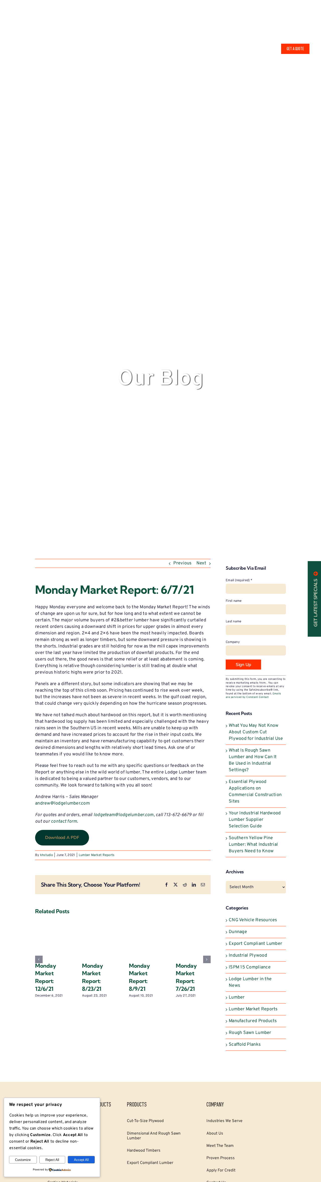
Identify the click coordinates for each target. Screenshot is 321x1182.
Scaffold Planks (245, 1044)
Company (233, 642)
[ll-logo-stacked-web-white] (43, 27)
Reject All (52, 1160)
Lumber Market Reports (97, 855)
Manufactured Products (253, 1021)
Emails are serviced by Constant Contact (253, 695)
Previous (182, 563)
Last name (233, 622)
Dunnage (238, 932)
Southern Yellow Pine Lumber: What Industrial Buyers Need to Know (253, 844)
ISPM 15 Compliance (250, 967)
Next (201, 563)
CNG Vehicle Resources (253, 920)
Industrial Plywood (248, 955)
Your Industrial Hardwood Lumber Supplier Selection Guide (255, 819)
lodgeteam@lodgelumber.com (124, 815)
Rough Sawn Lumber (250, 1033)
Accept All (81, 1160)
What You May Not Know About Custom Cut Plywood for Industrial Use (256, 732)
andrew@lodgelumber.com (62, 803)
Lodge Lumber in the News (250, 982)
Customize (23, 1160)
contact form (64, 821)
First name (234, 601)
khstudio (46, 855)
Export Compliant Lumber (255, 944)
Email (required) (239, 580)
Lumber (237, 997)
